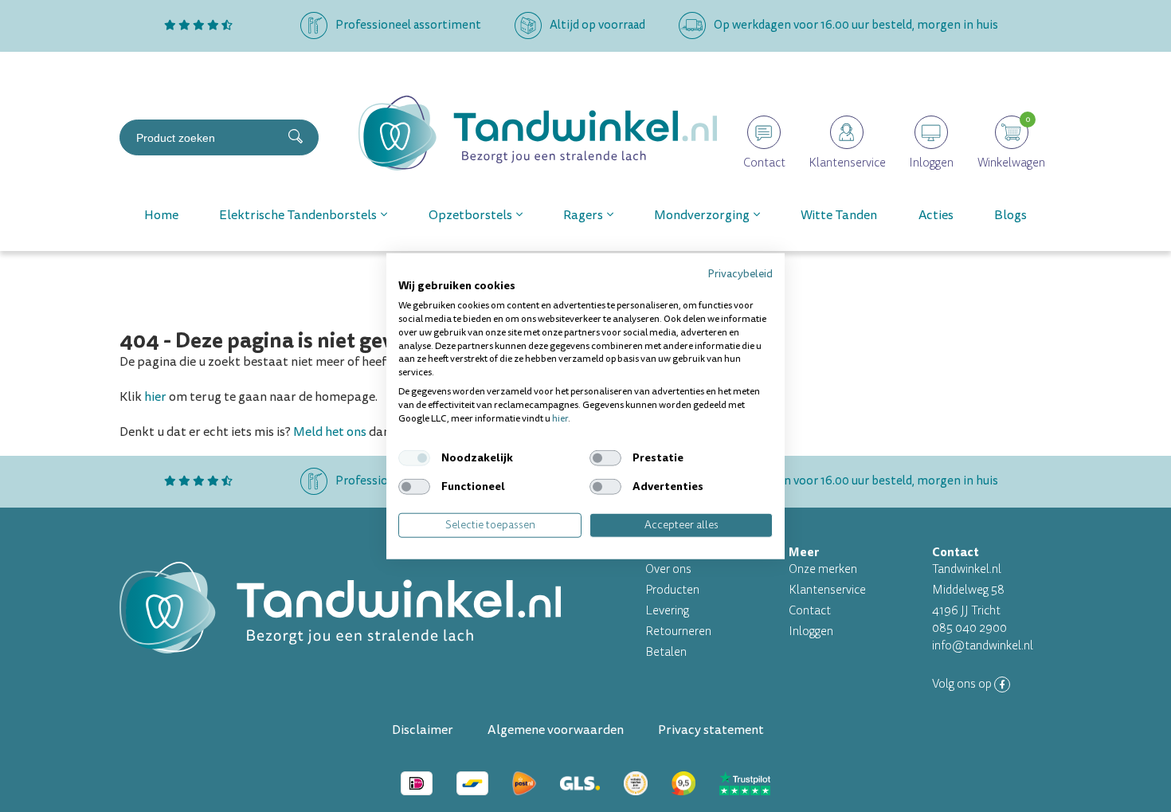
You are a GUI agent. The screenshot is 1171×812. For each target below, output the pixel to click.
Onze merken (823, 569)
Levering (667, 610)
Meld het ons (329, 432)
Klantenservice (827, 590)
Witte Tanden (839, 215)
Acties (936, 215)
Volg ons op (963, 684)
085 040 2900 (969, 628)
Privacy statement (711, 730)
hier (155, 397)
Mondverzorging (702, 215)
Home (161, 215)
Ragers (583, 215)
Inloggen (811, 631)
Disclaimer (422, 730)
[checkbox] (414, 458)
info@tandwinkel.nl (982, 645)
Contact (810, 610)
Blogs (1010, 215)
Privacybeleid (740, 272)
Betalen (666, 652)
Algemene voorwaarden (556, 730)
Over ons (668, 569)
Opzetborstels (470, 215)
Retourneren (678, 631)
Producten (672, 590)
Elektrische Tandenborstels (298, 215)
